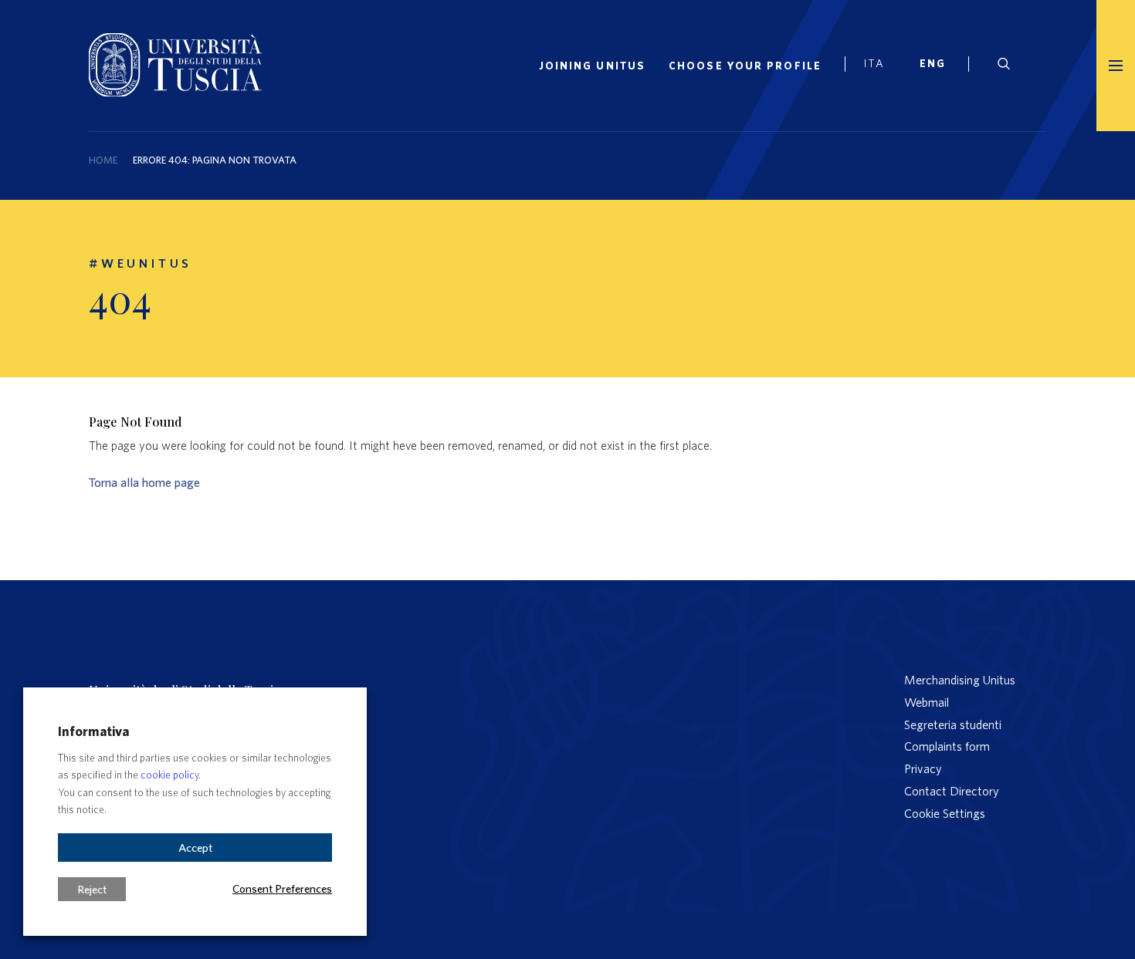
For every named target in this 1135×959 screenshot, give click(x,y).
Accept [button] (195, 847)
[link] (938, 65)
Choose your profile (745, 65)
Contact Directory (951, 791)
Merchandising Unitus (959, 680)
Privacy (923, 768)
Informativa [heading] (93, 731)
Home (103, 160)
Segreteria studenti (952, 724)
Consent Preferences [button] (282, 888)
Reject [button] (92, 889)
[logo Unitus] (175, 92)
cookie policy (169, 775)
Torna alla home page (144, 482)
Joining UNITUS (592, 65)
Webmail (926, 702)
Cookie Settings (944, 813)
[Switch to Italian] (880, 65)
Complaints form (947, 746)
